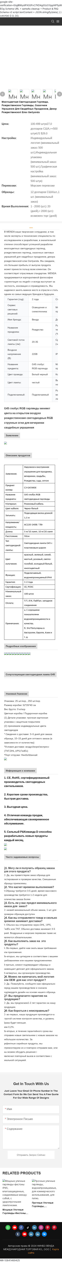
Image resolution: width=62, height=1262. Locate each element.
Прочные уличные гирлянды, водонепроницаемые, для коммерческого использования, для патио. (15, 1204)
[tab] (31, 226)
